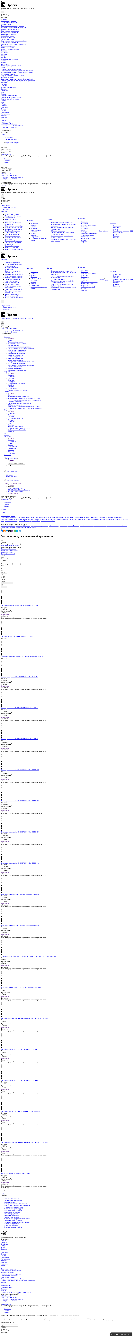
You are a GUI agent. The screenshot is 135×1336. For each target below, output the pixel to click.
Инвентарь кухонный (30, 521)
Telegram (7, 160)
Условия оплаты (6, 1285)
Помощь (3, 1282)
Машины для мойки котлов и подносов (85, 526)
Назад (12, 338)
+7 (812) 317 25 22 (12, 125)
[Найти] (2, 12)
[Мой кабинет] (1, 304)
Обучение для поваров (8, 1277)
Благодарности (5, 1259)
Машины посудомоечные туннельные (110, 526)
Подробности (5, 614)
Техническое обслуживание (9, 1275)
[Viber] (12, 531)
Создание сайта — (69, 1315)
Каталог (10, 340)
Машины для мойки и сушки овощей (12, 526)
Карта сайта (54, 1315)
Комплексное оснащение (8, 1269)
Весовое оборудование (16, 521)
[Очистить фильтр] (2, 585)
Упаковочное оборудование (102, 519)
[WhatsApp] (15, 531)
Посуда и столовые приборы (46, 521)
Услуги (10, 395)
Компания (11, 440)
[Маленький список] (1, 557)
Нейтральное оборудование (15, 519)
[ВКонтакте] (2, 531)
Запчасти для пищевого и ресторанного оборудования (18, 1280)
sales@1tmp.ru (6, 154)
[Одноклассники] (4, 531)
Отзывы (3, 1255)
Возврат (3, 1290)
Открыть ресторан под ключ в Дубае (12, 1279)
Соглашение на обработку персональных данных (16, 1292)
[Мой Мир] (7, 531)
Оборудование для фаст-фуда (101, 517)
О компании (4, 1252)
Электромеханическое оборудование (55, 517)
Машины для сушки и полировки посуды (37, 526)
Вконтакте (7, 159)
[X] (9, 531)
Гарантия (4, 1289)
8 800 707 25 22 (6, 122)
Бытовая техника (38, 517)
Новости (3, 1254)
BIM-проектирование (7, 1272)
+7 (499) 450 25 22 (9, 127)
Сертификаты (5, 1257)
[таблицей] (4, 555)
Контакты (4, 1262)
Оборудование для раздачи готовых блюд (81, 519)
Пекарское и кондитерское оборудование (79, 517)
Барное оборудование (46, 519)
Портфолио (11, 413)
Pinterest (6, 162)
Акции (3, 1247)
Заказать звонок (13, 493)
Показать (4, 587)
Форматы (11, 375)
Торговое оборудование (60, 519)
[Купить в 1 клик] (1, 592)
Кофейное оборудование (32, 519)
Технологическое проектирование (11, 1270)
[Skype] (17, 531)
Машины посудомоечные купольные (61, 526)
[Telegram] (20, 531)
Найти (3, 1327)
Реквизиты (4, 1264)
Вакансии (4, 1260)
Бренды (3, 1245)
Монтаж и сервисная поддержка (11, 1274)
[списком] (2, 555)
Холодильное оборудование (24, 517)
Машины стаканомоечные (27, 527)
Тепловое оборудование (8, 517)
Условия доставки (6, 1287)
